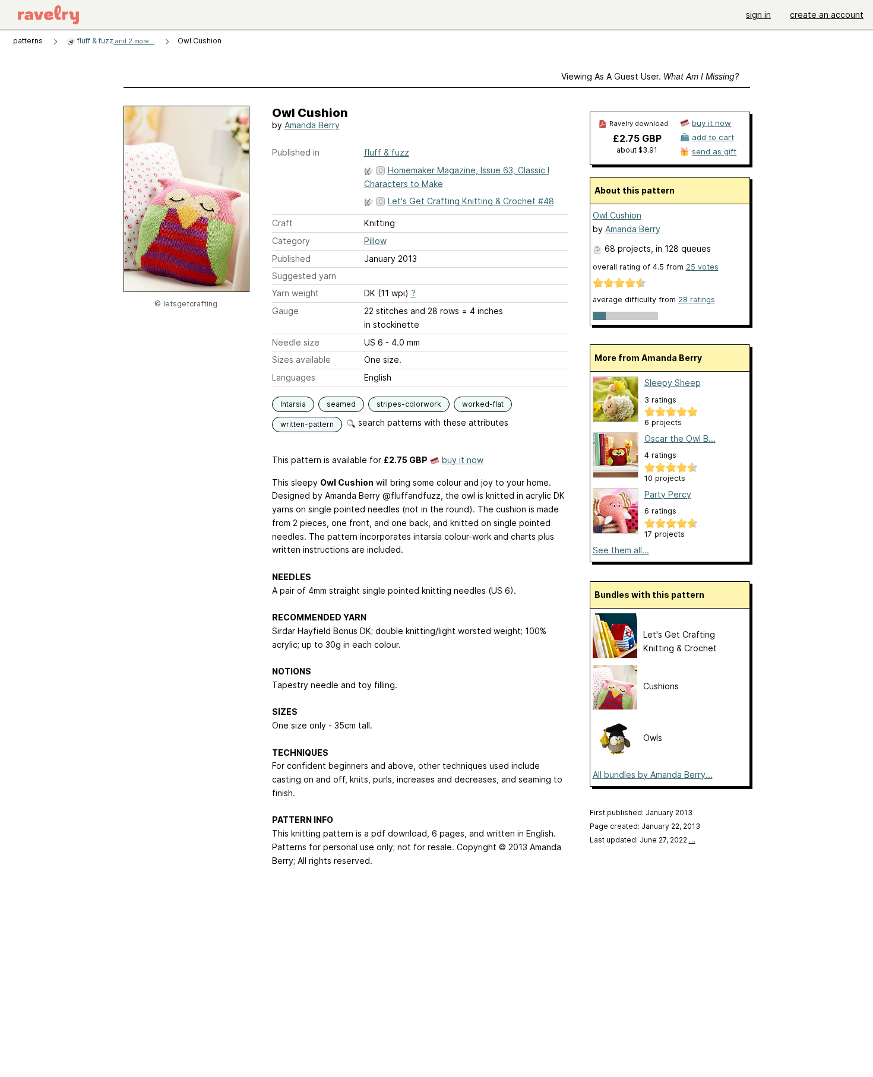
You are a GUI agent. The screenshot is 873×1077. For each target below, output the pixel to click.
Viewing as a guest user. (650, 76)
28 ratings (696, 299)
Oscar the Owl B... (680, 438)
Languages (293, 377)
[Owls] (615, 758)
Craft (282, 223)
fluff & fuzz (114, 40)
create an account (826, 14)
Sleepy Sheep (672, 383)
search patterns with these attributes (432, 422)
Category (291, 241)
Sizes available (301, 359)
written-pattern (307, 424)
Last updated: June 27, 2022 (642, 839)
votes (702, 266)
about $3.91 (636, 149)
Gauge (285, 311)
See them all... (621, 550)
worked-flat (483, 404)
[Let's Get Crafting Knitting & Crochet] (615, 655)
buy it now (462, 460)
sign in (758, 14)
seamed (341, 404)
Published (291, 259)
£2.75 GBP (637, 138)
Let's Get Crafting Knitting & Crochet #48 (471, 201)
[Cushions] (615, 706)
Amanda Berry (312, 125)
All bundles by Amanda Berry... (653, 774)
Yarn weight (295, 293)
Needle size (296, 342)
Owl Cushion (617, 215)
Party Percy (667, 494)
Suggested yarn (304, 276)
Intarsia (293, 404)
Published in (296, 152)
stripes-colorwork (409, 404)
